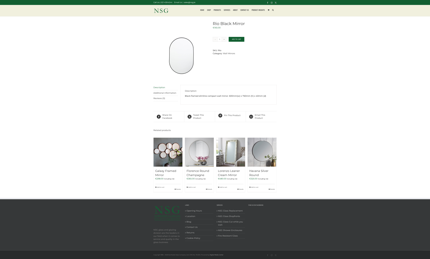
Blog (188, 222)
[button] (273, 9)
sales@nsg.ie (189, 2)
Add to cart (236, 39)
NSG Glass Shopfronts (229, 216)
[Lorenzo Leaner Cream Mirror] (230, 152)
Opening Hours (194, 211)
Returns (190, 232)
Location (190, 216)
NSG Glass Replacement (230, 211)
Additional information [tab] (164, 93)
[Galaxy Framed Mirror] (168, 152)
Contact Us (192, 227)
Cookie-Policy (193, 238)
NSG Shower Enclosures (230, 230)
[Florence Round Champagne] (199, 152)
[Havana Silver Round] (262, 152)
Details (178, 189)
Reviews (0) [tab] (159, 98)
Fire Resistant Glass (228, 236)
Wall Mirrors (229, 53)
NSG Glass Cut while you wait (230, 223)
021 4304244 (166, 2)
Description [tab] (159, 87)
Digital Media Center (216, 255)
